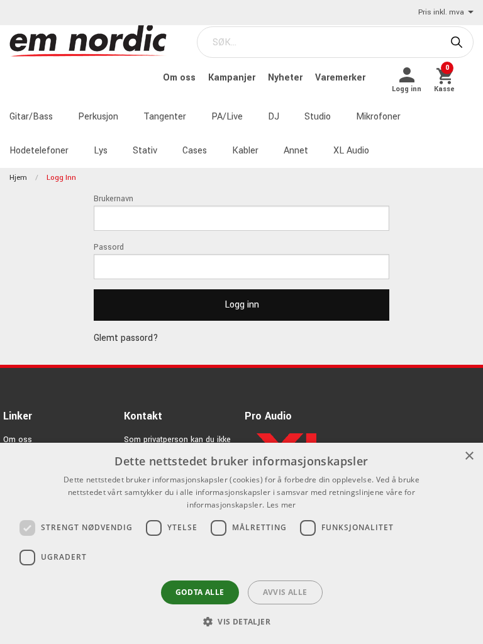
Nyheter (286, 77)
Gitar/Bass (31, 116)
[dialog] (241, 543)
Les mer (281, 504)
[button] (241, 621)
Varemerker (340, 77)
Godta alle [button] (200, 592)
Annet (296, 150)
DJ (273, 116)
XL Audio (351, 150)
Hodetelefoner (39, 150)
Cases (194, 150)
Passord (109, 247)
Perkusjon (98, 116)
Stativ (145, 150)
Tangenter (164, 116)
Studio (317, 116)
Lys (101, 150)
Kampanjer (233, 77)
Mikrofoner (378, 116)
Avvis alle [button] (285, 592)
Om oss (180, 77)
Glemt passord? (126, 338)
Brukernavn (113, 198)
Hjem (18, 178)
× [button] (469, 456)
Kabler (245, 150)
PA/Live (227, 116)
